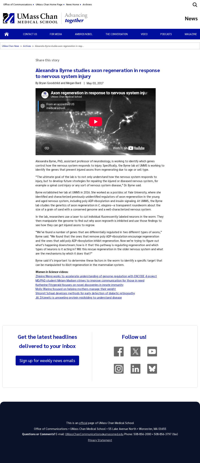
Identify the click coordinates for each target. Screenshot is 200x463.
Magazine (191, 34)
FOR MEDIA (56, 34)
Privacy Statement (100, 440)
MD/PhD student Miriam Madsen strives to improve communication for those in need (90, 280)
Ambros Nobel (84, 34)
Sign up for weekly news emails (47, 360)
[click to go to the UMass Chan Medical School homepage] (30, 18)
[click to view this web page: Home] (6, 34)
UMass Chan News (10, 45)
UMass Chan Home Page (49, 4)
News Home (72, 4)
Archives (87, 4)
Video (144, 34)
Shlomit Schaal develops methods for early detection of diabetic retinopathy (85, 293)
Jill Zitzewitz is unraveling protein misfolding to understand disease (79, 297)
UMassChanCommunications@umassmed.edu (94, 434)
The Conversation (117, 34)
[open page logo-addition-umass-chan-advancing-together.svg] (76, 18)
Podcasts (166, 34)
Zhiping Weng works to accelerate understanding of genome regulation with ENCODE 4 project (96, 276)
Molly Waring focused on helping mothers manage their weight (76, 289)
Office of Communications (17, 4)
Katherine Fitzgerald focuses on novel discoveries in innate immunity (79, 284)
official (83, 423)
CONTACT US (30, 34)
